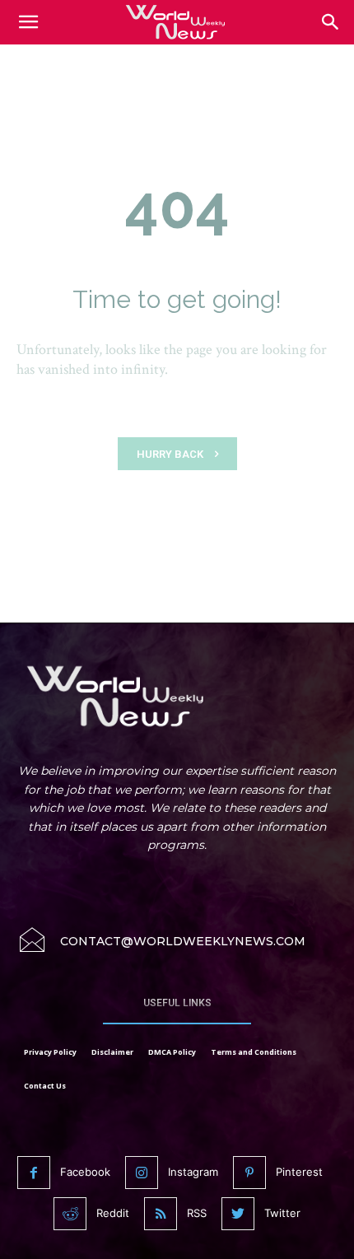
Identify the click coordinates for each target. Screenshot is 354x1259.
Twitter (282, 1212)
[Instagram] (141, 1172)
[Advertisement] (177, 89)
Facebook (85, 1171)
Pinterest (299, 1171)
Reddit (112, 1212)
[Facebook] (33, 1172)
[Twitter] (237, 1213)
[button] (331, 22)
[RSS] (160, 1213)
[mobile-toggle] (28, 22)
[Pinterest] (249, 1172)
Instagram (193, 1171)
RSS (197, 1212)
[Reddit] (70, 1213)
